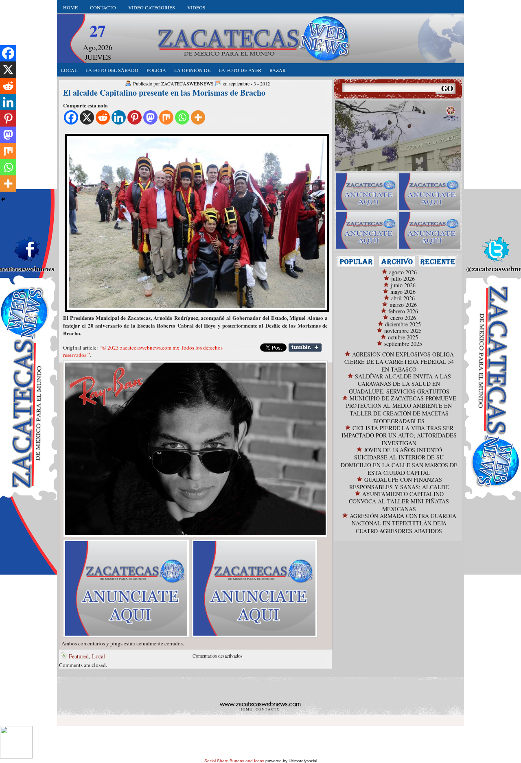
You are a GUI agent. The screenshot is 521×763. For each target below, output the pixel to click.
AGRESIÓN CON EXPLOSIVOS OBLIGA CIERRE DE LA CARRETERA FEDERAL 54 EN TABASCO (399, 361)
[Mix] (166, 117)
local (69, 70)
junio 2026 (403, 285)
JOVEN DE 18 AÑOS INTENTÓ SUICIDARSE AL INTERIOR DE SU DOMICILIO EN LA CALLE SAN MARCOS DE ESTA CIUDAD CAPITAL (399, 461)
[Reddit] (103, 117)
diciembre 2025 (403, 324)
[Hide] (3, 199)
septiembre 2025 (403, 344)
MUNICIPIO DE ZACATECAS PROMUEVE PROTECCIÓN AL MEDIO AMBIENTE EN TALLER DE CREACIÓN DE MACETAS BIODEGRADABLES (401, 409)
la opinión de (192, 70)
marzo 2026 (403, 304)
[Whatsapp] (182, 117)
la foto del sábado (111, 70)
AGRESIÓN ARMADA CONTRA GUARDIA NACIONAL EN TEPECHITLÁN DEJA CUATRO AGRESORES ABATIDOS (403, 523)
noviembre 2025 (403, 330)
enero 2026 (403, 317)
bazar (277, 70)
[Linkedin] (119, 117)
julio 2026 (403, 278)
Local (98, 656)
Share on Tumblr (305, 347)
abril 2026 (403, 298)
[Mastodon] (150, 117)
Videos (196, 7)
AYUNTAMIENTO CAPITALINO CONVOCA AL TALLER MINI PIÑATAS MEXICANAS (399, 501)
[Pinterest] (134, 117)
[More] (198, 117)
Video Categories (151, 7)
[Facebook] (71, 117)
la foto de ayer (240, 70)
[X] (87, 117)
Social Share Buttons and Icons (234, 761)
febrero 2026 (403, 311)
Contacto (103, 7)
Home (70, 7)
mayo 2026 (403, 291)
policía (156, 70)
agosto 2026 (403, 272)
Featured (79, 656)
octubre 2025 (403, 337)
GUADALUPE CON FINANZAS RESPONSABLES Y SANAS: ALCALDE (399, 483)
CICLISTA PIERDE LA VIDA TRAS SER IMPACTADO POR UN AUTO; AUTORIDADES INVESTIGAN (399, 435)
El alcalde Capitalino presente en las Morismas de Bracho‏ (164, 92)
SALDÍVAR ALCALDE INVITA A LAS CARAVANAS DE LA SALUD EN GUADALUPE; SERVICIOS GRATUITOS (400, 383)
